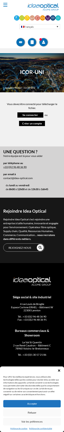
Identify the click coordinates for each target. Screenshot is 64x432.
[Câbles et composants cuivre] (53, 19)
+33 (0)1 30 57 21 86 (34, 354)
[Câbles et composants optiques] (47, 19)
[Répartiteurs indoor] (16, 19)
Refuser (32, 412)
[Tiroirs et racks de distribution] (32, 19)
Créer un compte (32, 123)
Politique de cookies (18, 428)
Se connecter (30, 114)
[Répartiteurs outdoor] (27, 19)
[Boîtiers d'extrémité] (42, 19)
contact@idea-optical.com (18, 178)
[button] (59, 370)
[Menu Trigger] (5, 5)
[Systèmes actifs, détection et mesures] (58, 19)
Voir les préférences (32, 421)
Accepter (32, 403)
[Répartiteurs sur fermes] (22, 19)
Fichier (18, 87)
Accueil (9, 87)
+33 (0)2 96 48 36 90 (15, 166)
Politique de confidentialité (40, 428)
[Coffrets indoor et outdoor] (37, 19)
